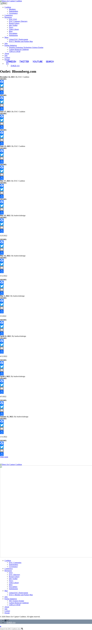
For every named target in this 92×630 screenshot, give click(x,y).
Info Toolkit (13, 25)
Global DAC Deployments (18, 39)
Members (12, 9)
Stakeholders (13, 11)
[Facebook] (46, 82)
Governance (13, 13)
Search (50, 61)
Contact (7, 57)
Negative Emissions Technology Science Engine (26, 47)
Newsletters (13, 33)
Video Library (14, 29)
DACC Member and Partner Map (21, 41)
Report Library (14, 23)
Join (5, 55)
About (6, 53)
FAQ (11, 573)
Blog (10, 31)
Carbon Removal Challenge (19, 49)
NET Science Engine (16, 601)
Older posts (4, 457)
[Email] (46, 89)
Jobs (6, 43)
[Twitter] (46, 85)
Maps (6, 37)
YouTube (38, 61)
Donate (7, 59)
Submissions (13, 35)
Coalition (7, 7)
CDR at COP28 (14, 51)
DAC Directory (14, 575)
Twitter (24, 61)
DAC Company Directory (18, 21)
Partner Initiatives (10, 45)
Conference (8, 15)
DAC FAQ (13, 19)
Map (6, 591)
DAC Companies (15, 563)
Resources (8, 17)
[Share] (46, 92)
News (11, 27)
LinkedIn (11, 61)
